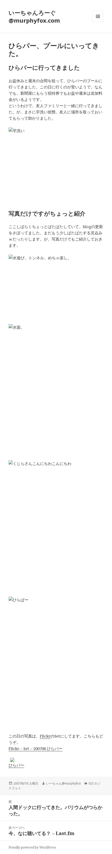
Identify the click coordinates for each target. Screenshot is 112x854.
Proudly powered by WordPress (32, 847)
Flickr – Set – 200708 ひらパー (36, 748)
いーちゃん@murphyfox (63, 783)
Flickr (45, 736)
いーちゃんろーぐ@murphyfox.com (34, 16)
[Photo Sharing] (56, 159)
